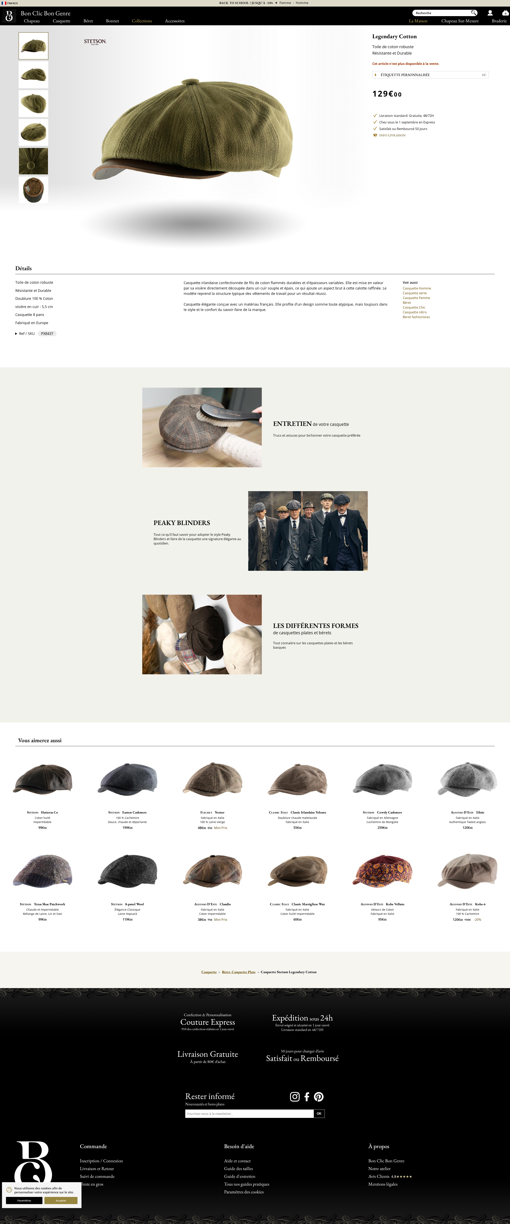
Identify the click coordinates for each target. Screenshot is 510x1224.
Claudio (212, 904)
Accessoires (174, 21)
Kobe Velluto (383, 904)
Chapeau (32, 21)
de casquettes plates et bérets (315, 628)
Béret (88, 21)
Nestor (212, 812)
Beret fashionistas (416, 317)
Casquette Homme (417, 288)
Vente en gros (91, 1184)
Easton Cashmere (127, 812)
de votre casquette (311, 423)
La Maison (418, 21)
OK (319, 1113)
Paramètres (24, 1200)
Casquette (61, 21)
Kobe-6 (467, 904)
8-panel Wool (127, 904)
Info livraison (392, 135)
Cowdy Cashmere (382, 812)
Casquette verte (415, 293)
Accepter (61, 1200)
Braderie (499, 21)
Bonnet (112, 21)
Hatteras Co (42, 812)
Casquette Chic (414, 307)
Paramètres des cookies (244, 1192)
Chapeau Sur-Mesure (460, 21)
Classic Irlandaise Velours (297, 812)
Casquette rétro (415, 312)
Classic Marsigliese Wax (297, 904)
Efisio (467, 812)
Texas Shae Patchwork (42, 904)
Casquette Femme (416, 298)
